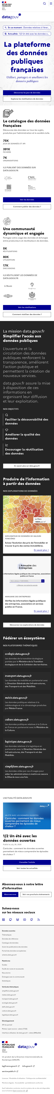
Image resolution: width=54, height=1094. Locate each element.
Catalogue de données (10, 943)
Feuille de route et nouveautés (13, 969)
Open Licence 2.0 (19, 1091)
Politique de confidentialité (36, 1078)
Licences (5, 1078)
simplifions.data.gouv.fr (10, 991)
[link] (27, 92)
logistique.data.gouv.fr (10, 1015)
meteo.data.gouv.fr (9, 995)
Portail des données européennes (14, 951)
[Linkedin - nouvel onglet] (3, 919)
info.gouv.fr (27, 1066)
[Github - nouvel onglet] (31, 919)
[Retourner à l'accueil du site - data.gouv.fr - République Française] (27, 1047)
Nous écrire (6, 973)
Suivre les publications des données (14, 947)
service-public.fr (9, 1071)
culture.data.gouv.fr (9, 1011)
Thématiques (6, 935)
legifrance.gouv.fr (9, 1066)
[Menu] (50, 3)
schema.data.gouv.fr (9, 955)
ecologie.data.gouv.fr (9, 1003)
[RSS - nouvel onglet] (38, 919)
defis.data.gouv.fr (8, 1007)
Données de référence (10, 939)
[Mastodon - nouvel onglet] (10, 919)
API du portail (7, 1025)
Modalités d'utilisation (17, 1078)
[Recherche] (44, 3)
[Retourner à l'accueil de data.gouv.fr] (11, 16)
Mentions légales (8, 1083)
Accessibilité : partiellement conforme (29, 1083)
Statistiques (6, 981)
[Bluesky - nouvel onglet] (17, 919)
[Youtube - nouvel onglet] (24, 919)
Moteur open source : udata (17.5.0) (14, 1029)
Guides (4, 965)
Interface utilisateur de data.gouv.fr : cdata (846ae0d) (21, 1033)
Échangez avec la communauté (13, 977)
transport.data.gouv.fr (10, 999)
